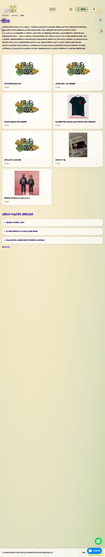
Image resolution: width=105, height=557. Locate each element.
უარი (83, 553)
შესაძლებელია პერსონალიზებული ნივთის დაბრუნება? (25, 240)
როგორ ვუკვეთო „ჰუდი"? (15, 222)
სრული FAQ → (6, 247)
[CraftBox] (13, 9)
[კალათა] (70, 9)
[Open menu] (52, 9)
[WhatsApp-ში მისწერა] (98, 541)
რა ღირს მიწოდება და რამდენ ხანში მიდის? (22, 231)
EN (94, 9)
